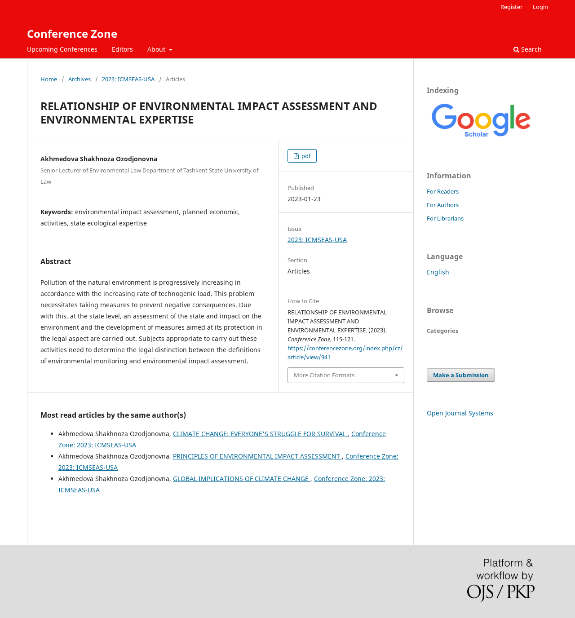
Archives (79, 79)
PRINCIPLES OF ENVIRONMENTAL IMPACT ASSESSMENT (257, 456)
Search (530, 49)
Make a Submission (461, 375)
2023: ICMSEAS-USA (128, 79)
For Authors (443, 205)
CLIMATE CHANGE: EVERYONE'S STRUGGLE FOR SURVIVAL (260, 433)
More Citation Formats (324, 375)
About (157, 49)
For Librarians (445, 218)
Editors (122, 49)
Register (511, 7)
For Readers (443, 191)
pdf (305, 156)
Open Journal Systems (460, 413)
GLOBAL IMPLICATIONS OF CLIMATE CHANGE (241, 478)
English (438, 272)
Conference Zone (72, 33)
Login (540, 7)
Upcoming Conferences (62, 49)
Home (48, 79)
